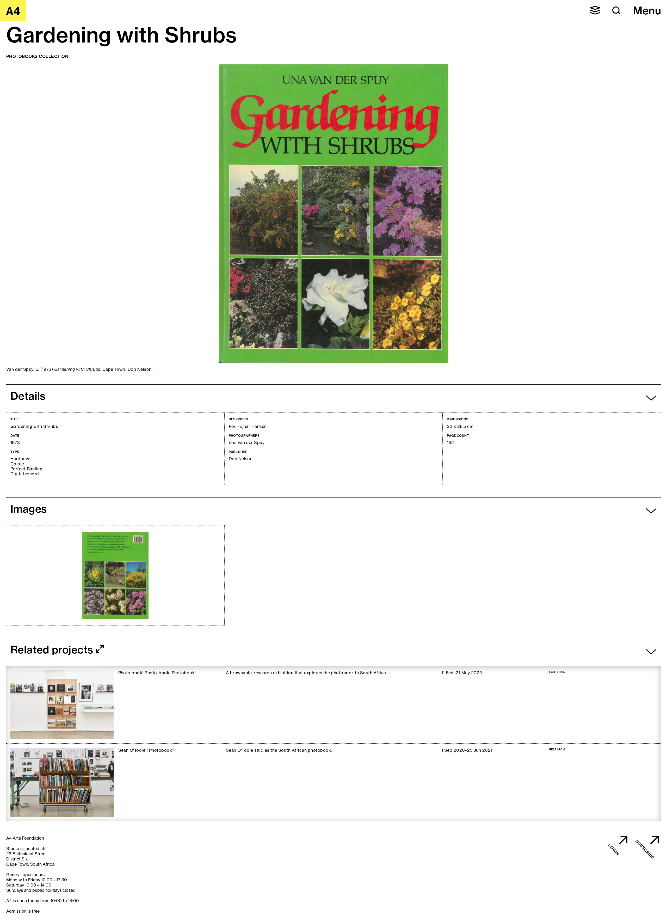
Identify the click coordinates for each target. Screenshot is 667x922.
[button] (595, 10)
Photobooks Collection (37, 56)
